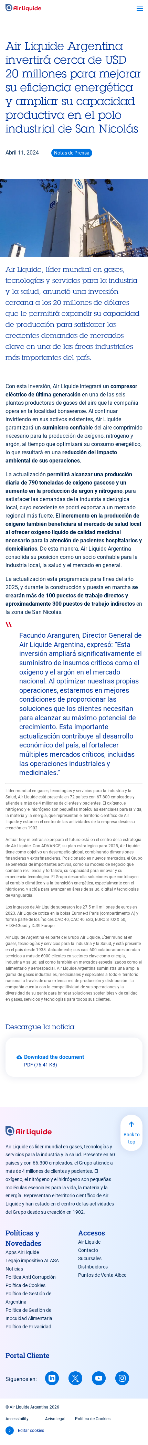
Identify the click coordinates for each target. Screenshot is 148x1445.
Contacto (88, 1250)
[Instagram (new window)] (122, 1378)
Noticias (14, 1269)
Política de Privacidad (28, 1326)
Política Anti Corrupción (31, 1277)
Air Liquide (89, 1242)
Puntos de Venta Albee (102, 1275)
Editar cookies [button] (31, 1430)
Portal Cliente (27, 1355)
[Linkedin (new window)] (52, 1378)
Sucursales (90, 1258)
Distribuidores (93, 1266)
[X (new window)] (75, 1378)
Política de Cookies (25, 1285)
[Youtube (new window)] (99, 1378)
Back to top (132, 1138)
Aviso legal (55, 1418)
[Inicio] (23, 8)
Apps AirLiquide (22, 1252)
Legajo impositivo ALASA (32, 1260)
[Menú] (139, 8)
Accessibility (17, 1418)
